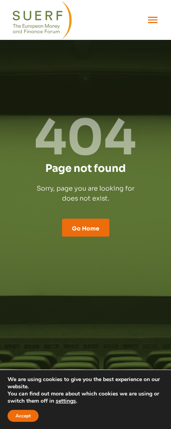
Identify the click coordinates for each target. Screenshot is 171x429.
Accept (23, 416)
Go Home (85, 228)
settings (66, 401)
